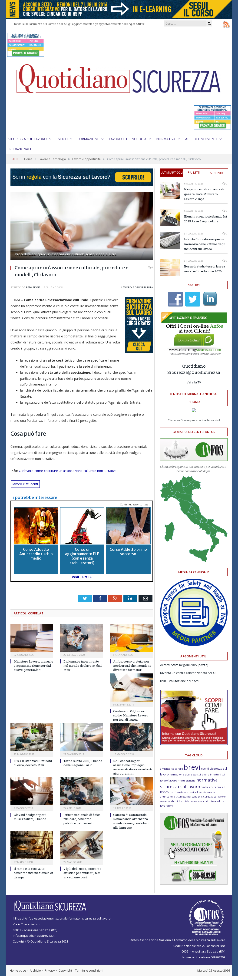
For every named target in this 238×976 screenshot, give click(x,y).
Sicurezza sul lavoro (27, 139)
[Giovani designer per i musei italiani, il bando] (31, 791)
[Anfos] (194, 883)
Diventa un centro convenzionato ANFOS (188, 673)
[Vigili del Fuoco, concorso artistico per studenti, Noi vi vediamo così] (81, 845)
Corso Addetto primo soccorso (128, 551)
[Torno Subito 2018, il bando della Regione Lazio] (81, 737)
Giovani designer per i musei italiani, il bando (30, 817)
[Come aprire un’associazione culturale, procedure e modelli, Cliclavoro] (81, 226)
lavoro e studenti (25, 484)
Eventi (62, 139)
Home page (18, 970)
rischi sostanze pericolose (185, 792)
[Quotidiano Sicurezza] (119, 81)
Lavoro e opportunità (137, 287)
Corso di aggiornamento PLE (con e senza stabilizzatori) (82, 556)
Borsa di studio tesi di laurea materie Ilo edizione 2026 (204, 268)
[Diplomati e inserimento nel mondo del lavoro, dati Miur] (81, 638)
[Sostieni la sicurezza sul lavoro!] (194, 744)
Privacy (50, 970)
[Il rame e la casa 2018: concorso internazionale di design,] (31, 845)
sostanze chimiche (171, 801)
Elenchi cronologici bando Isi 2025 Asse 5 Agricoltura (205, 218)
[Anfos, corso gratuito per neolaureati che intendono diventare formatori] (131, 638)
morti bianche (186, 780)
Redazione (33, 287)
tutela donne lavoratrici (195, 801)
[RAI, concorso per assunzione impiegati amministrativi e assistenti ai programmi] (131, 737)
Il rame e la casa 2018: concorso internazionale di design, (33, 873)
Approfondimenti (201, 139)
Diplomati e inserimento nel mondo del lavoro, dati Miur (82, 665)
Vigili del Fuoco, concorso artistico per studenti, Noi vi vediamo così (82, 873)
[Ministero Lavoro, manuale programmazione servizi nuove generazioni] (31, 638)
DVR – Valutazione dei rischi (179, 681)
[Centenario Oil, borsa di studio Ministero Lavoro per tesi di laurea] (131, 687)
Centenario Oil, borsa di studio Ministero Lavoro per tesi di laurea (130, 715)
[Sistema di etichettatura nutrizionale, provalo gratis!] (25, 55)
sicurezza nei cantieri (188, 796)
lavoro (173, 780)
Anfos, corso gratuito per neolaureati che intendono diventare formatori (132, 665)
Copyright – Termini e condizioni (81, 970)
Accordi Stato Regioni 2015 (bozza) (184, 665)
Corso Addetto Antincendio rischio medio (36, 554)
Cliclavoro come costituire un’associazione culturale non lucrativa (67, 470)
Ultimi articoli (172, 172)
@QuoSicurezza (204, 372)
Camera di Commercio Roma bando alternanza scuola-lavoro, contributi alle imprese (131, 821)
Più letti (194, 172)
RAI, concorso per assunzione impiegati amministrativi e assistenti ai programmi (132, 767)
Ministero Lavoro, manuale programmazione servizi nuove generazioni (33, 665)
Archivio (216, 173)
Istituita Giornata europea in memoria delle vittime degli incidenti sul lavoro (204, 244)
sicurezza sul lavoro (213, 796)
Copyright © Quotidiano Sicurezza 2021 (40, 941)
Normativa (165, 139)
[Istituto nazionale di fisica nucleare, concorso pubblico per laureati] (81, 791)
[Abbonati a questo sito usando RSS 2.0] (226, 24)
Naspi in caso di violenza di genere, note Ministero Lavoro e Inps (204, 194)
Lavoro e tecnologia (127, 139)
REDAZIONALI (20, 149)
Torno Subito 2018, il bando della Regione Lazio (82, 763)
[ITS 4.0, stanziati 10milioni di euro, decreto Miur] (31, 737)
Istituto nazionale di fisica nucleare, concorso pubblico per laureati (81, 819)
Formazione (88, 139)
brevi (192, 767)
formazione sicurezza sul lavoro (189, 774)
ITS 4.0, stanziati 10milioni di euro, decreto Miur (33, 763)
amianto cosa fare (171, 768)
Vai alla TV (194, 382)
